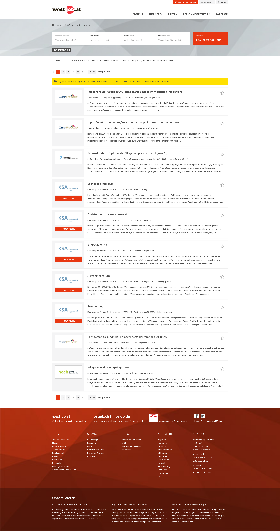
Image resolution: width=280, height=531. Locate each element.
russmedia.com (164, 473)
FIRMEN (172, 14)
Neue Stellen (58, 443)
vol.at (160, 476)
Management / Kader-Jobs (64, 469)
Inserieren (91, 443)
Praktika (56, 456)
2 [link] (63, 71)
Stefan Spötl (198, 454)
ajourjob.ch (162, 469)
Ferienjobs (56, 463)
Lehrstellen (57, 459)
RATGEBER (222, 14)
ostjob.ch (101, 417)
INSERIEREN (155, 14)
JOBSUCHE (137, 14)
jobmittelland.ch (165, 449)
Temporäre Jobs (59, 449)
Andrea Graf (198, 465)
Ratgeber (91, 456)
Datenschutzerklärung (132, 446)
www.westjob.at (75, 60)
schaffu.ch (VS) (164, 466)
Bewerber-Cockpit (95, 453)
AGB (124, 443)
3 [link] (68, 71)
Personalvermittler (95, 449)
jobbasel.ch (162, 456)
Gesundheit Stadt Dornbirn (98, 60)
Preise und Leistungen (132, 439)
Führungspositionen (60, 466)
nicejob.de (121, 417)
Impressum (127, 449)
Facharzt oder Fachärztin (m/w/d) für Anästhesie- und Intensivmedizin (143, 60)
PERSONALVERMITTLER (196, 14)
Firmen (90, 446)
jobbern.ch (162, 453)
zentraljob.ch (163, 459)
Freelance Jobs (58, 453)
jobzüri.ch (162, 446)
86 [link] (78, 71)
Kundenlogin (92, 439)
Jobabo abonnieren (60, 439)
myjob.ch (161, 463)
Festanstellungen (59, 446)
